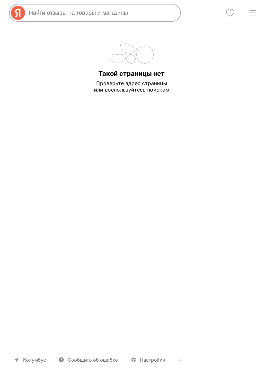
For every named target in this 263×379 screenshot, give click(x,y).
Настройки (152, 360)
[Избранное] (230, 13)
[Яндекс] (18, 13)
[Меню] (252, 12)
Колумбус (34, 360)
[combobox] (102, 12)
